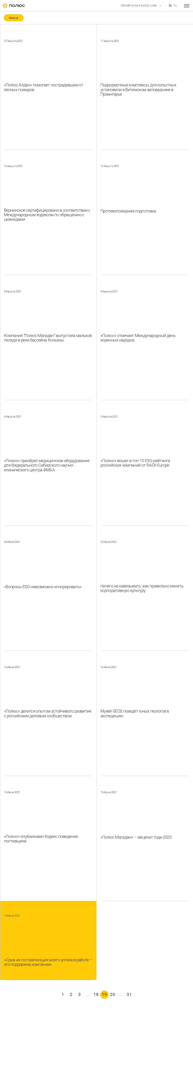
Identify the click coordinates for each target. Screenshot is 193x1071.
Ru (175, 5)
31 (129, 994)
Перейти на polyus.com (139, 5)
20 (112, 994)
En (170, 5)
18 (96, 994)
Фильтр (13, 17)
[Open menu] (186, 5)
